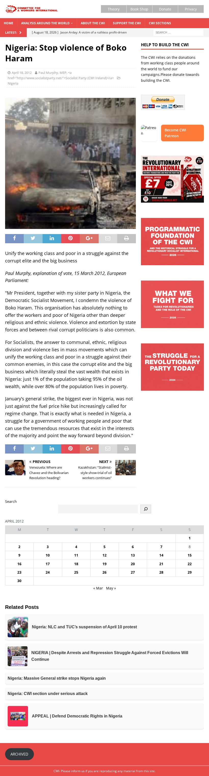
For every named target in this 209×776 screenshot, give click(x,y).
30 (19, 580)
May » (111, 588)
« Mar (98, 588)
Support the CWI (127, 23)
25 (76, 572)
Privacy (191, 9)
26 (104, 572)
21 (161, 563)
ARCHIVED (19, 754)
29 (190, 572)
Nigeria (13, 83)
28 (161, 572)
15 (190, 555)
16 (19, 563)
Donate (165, 9)
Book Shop (139, 9)
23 (19, 572)
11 (76, 555)
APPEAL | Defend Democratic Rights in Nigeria (77, 716)
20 (133, 563)
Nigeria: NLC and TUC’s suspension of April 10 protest (84, 627)
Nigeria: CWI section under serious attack (48, 693)
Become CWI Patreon (175, 133)
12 (104, 555)
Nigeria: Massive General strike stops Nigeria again (57, 678)
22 (190, 563)
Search (11, 501)
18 (76, 563)
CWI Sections (160, 23)
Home (8, 23)
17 (48, 563)
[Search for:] (178, 32)
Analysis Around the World (45, 23)
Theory (114, 9)
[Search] (145, 509)
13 (133, 555)
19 (104, 563)
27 (133, 572)
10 (48, 555)
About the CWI (93, 23)
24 (48, 572)
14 (161, 555)
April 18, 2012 (22, 72)
